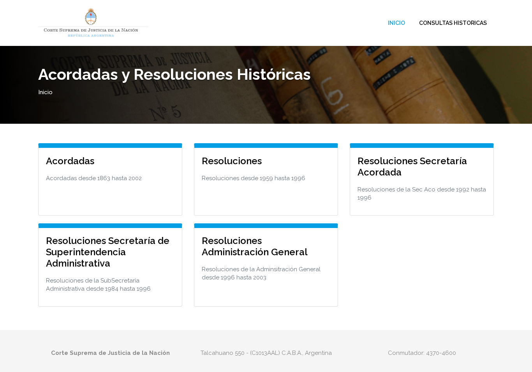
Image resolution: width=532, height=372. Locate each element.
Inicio (396, 23)
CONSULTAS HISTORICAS (453, 23)
